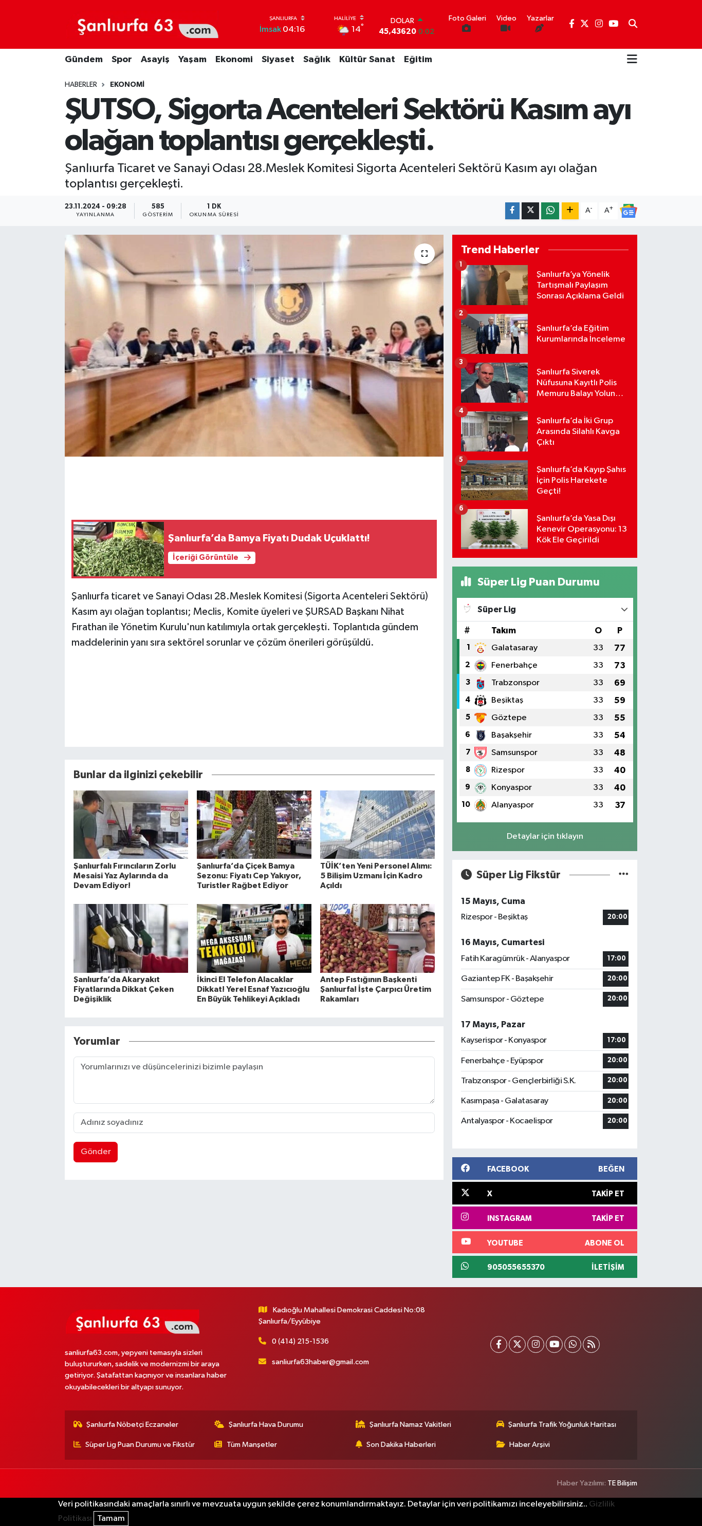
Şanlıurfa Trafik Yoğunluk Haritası (562, 1424)
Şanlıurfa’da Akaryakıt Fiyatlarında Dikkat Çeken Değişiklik (123, 989)
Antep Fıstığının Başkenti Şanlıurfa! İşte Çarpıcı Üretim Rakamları (375, 989)
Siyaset (278, 59)
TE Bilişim (622, 1483)
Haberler (81, 84)
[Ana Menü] (632, 60)
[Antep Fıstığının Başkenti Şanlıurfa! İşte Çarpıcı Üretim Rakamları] (377, 938)
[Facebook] (498, 1344)
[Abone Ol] (628, 211)
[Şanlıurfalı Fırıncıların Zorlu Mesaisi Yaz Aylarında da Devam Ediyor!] (130, 824)
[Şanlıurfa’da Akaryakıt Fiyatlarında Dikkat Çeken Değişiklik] (130, 938)
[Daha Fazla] (570, 210)
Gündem (84, 59)
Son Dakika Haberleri (401, 1444)
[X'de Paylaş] (530, 210)
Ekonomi (234, 59)
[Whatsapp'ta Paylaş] (550, 210)
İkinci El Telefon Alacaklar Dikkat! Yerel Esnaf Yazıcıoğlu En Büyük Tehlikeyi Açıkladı (253, 989)
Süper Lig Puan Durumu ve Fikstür (140, 1444)
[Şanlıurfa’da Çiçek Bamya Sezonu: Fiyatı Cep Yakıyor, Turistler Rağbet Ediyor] (254, 824)
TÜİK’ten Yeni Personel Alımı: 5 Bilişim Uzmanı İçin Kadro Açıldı (376, 876)
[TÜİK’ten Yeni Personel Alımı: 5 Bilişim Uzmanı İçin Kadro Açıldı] (377, 824)
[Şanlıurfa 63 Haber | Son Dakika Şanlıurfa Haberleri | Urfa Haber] (142, 24)
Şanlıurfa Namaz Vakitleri (410, 1424)
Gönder (96, 1151)
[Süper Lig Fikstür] (624, 875)
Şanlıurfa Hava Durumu (266, 1424)
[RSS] (591, 1344)
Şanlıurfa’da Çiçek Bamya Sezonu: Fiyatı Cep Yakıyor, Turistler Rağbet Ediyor (249, 876)
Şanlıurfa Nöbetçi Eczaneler (132, 1424)
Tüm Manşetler (252, 1444)
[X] (517, 1344)
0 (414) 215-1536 (300, 1341)
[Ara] (633, 24)
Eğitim (418, 59)
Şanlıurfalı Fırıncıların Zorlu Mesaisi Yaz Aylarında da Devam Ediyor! (124, 876)
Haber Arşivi (529, 1444)
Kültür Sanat (367, 59)
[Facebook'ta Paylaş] (512, 210)
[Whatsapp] (572, 1344)
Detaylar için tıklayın (545, 836)
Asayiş (155, 59)
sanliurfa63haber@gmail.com (320, 1362)
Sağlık (316, 59)
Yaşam (192, 59)
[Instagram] (535, 1344)
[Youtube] (554, 1344)
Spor (122, 59)
